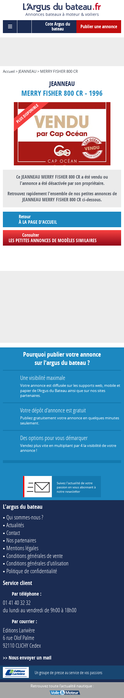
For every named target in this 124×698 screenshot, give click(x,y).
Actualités (15, 525)
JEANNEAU (27, 71)
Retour (38, 219)
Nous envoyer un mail (30, 657)
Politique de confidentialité (31, 571)
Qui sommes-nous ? (24, 517)
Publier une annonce (98, 26)
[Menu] (10, 26)
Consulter (53, 238)
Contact (13, 532)
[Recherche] (24, 26)
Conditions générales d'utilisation (37, 563)
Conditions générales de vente (34, 555)
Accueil (9, 71)
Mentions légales (22, 548)
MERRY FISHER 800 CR (59, 71)
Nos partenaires (21, 540)
